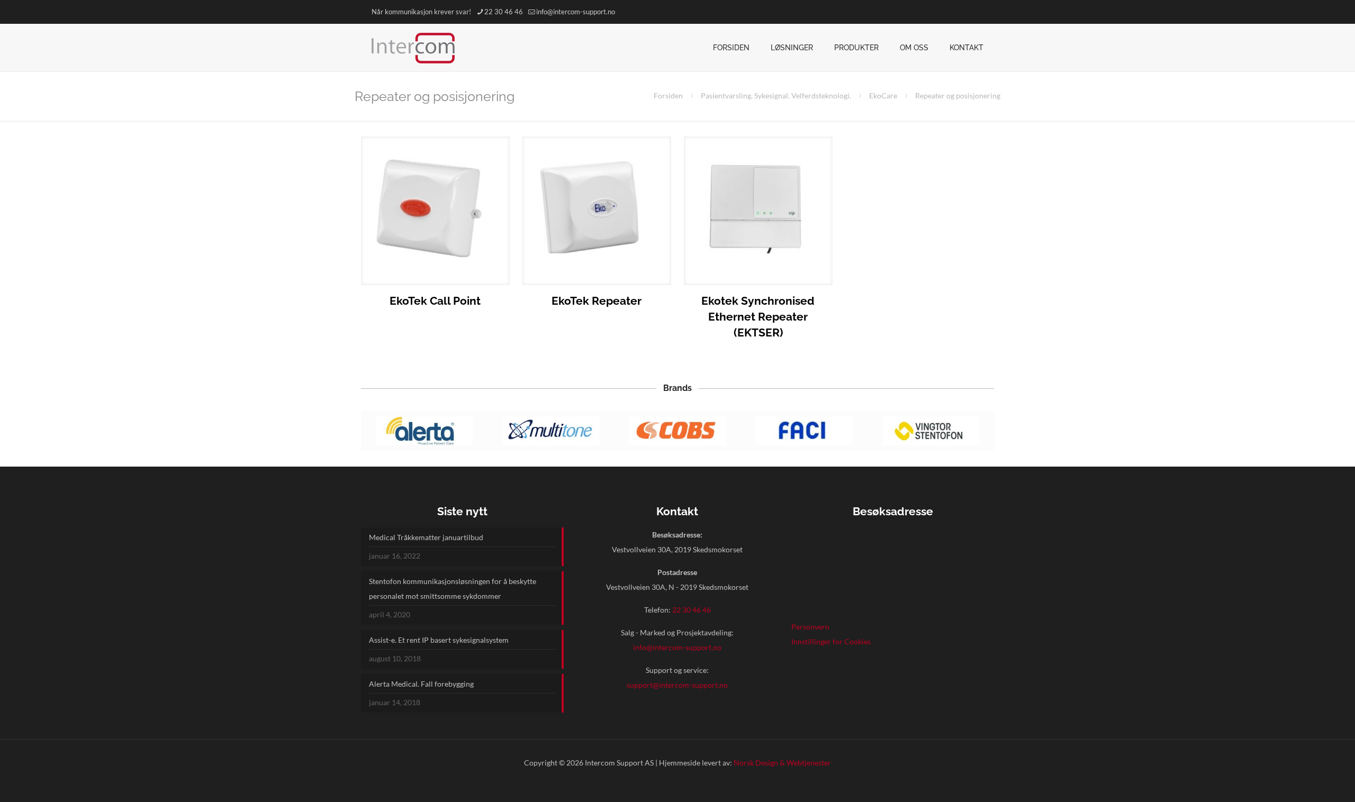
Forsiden (668, 95)
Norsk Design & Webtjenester (782, 762)
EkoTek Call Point (435, 300)
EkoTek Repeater (597, 300)
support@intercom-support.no (677, 684)
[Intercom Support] (413, 47)
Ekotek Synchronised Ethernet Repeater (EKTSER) (758, 316)
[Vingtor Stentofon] (930, 430)
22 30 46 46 (503, 11)
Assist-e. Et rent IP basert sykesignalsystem (439, 639)
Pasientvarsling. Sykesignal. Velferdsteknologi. (776, 95)
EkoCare (883, 95)
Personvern (810, 626)
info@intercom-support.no (575, 11)
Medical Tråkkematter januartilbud (426, 537)
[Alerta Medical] (424, 430)
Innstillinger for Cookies (831, 641)
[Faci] (804, 430)
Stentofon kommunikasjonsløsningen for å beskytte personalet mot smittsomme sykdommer (452, 588)
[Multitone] (550, 430)
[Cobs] (677, 430)
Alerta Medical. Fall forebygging (421, 683)
